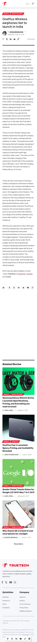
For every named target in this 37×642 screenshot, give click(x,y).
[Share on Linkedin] (10, 39)
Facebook (21, 274)
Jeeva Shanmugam (11, 455)
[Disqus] (18, 323)
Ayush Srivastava (16, 32)
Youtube (29, 274)
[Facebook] (2, 582)
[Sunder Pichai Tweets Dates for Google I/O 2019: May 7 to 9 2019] (18, 473)
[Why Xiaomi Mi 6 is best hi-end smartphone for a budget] (18, 514)
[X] (6, 582)
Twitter (8, 276)
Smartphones (17, 14)
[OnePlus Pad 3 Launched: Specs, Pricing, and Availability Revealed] (18, 428)
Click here (25, 634)
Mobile (6, 14)
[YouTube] (11, 582)
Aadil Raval (9, 410)
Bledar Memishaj (11, 537)
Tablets (15, 441)
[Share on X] (7, 39)
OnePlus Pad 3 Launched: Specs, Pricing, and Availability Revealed (17, 448)
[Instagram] (15, 582)
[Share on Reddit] (14, 39)
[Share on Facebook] (8, 638)
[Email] (20, 638)
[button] (33, 4)
